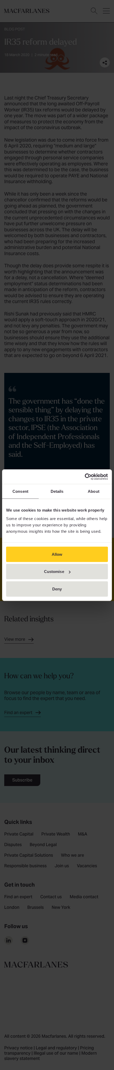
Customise (54, 571)
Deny (57, 588)
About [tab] (93, 491)
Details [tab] (57, 491)
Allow (57, 554)
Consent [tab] (20, 491)
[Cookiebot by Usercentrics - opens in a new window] (85, 476)
